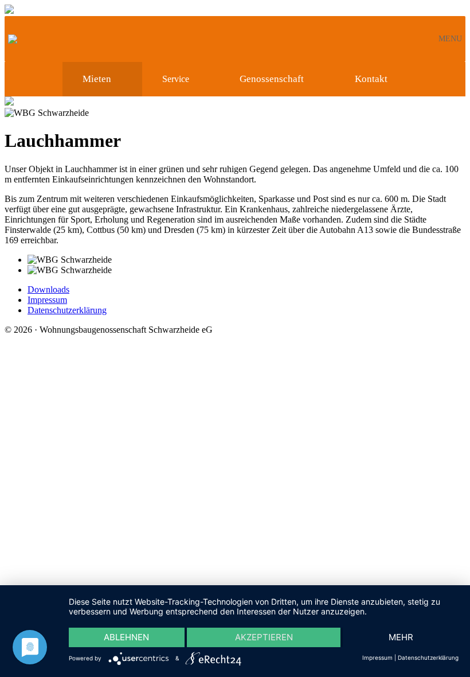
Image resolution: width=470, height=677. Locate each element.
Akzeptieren (264, 637)
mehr (401, 637)
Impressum (47, 300)
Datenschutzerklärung (67, 310)
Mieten (97, 78)
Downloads (48, 289)
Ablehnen (126, 637)
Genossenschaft (272, 78)
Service (175, 79)
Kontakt (371, 78)
